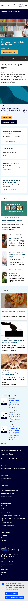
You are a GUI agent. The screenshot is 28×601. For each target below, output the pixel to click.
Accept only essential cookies (14, 597)
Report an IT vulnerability (7, 561)
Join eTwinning (7, 172)
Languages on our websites (8, 564)
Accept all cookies (11, 593)
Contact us (3, 558)
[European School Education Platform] (4, 5)
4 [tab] (25, 58)
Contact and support (6, 478)
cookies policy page (10, 585)
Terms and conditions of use (8, 488)
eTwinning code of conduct (8, 493)
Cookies (3, 538)
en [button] (8, 5)
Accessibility (4, 575)
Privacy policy (4, 535)
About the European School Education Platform (13, 468)
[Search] (26, 5)
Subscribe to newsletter (9, 122)
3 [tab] (23, 58)
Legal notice (4, 572)
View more (3, 389)
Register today (6, 117)
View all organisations (9, 141)
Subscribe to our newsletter (8, 481)
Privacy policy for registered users (9, 490)
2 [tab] (22, 58)
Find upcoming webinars (9, 156)
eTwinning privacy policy (7, 496)
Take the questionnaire (9, 189)
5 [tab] (26, 58)
